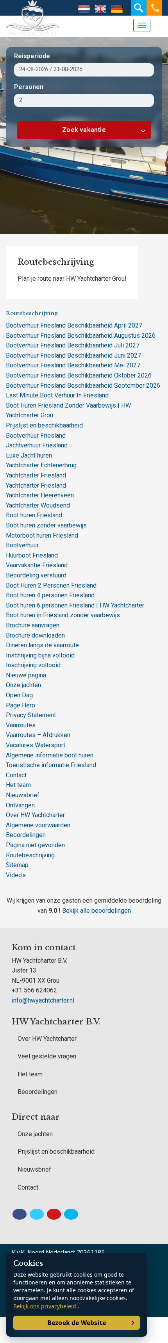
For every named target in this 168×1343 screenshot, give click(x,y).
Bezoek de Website (76, 1322)
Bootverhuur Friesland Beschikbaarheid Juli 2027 (72, 345)
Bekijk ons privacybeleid (45, 1306)
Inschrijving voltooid (33, 665)
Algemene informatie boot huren (49, 755)
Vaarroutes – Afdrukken (38, 735)
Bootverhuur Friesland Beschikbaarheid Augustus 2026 (80, 335)
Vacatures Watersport (35, 745)
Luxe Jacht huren (29, 455)
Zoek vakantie (84, 130)
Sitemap (17, 865)
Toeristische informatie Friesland (51, 765)
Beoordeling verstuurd (36, 575)
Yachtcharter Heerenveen (40, 495)
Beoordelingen (26, 835)
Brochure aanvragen (32, 625)
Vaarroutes (21, 725)
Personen (28, 87)
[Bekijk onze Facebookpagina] (20, 1214)
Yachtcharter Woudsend (38, 505)
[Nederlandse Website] (84, 9)
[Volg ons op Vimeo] (71, 1214)
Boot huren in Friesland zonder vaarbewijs (63, 615)
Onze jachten (23, 685)
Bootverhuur (22, 545)
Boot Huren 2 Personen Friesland (51, 585)
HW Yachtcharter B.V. (56, 1021)
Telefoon (154, 8)
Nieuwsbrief (22, 795)
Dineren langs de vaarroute (42, 645)
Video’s (16, 875)
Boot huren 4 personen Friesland (50, 595)
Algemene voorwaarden (38, 825)
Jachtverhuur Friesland (37, 445)
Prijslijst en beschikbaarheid (44, 425)
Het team (18, 785)
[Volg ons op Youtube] (54, 1214)
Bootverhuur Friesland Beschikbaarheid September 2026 (83, 385)
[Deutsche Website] (117, 9)
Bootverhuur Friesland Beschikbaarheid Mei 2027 (73, 365)
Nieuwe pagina (26, 675)
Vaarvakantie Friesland (37, 565)
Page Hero (20, 705)
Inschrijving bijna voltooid (40, 655)
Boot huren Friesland (34, 515)
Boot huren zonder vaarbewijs (46, 525)
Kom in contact (44, 947)
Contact (16, 775)
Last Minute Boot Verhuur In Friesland (57, 395)
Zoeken (139, 8)
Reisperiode (32, 56)
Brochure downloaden (35, 635)
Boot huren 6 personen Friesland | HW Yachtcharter (75, 605)
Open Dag (19, 695)
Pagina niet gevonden (35, 845)
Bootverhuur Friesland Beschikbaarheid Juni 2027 (73, 355)
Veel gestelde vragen (47, 1056)
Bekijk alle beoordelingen (96, 910)
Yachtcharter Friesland (36, 475)
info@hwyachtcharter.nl (43, 1000)
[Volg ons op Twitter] (37, 1214)
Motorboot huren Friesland (42, 535)
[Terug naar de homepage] (13, 8)
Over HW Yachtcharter (35, 815)
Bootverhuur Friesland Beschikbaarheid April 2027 (74, 325)
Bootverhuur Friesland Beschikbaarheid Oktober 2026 (79, 375)
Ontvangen (20, 805)
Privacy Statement (31, 715)
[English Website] (100, 9)
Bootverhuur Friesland (36, 435)
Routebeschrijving (30, 855)
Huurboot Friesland (32, 555)
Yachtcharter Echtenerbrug (41, 465)
